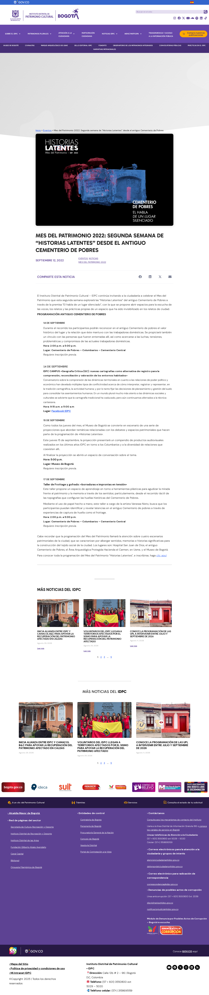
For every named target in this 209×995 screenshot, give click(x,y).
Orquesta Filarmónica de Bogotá (26, 867)
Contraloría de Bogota (90, 819)
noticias (93, 258)
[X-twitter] (183, 18)
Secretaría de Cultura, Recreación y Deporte (32, 827)
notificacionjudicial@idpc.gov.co (162, 909)
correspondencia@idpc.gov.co (162, 884)
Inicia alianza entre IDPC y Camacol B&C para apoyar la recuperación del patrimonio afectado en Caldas (56, 635)
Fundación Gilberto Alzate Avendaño (28, 847)
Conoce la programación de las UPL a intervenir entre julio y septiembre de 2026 (150, 634)
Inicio (38, 130)
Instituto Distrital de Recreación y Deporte (31, 833)
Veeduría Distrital (88, 845)
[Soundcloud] (192, 18)
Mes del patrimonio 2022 (92, 262)
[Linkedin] (201, 18)
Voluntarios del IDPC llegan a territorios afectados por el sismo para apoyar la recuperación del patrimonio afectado (103, 636)
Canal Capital (17, 853)
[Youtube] (188, 18)
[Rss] (197, 967)
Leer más (40, 648)
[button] (140, 276)
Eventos (47, 130)
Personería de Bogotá (90, 826)
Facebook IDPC (61, 411)
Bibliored (15, 860)
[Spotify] (196, 18)
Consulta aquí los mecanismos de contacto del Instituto (174, 819)
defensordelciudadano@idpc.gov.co (165, 866)
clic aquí (161, 555)
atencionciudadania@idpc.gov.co (163, 860)
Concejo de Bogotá (89, 838)
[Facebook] (179, 18)
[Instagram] (174, 18)
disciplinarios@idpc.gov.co (160, 902)
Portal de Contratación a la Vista (95, 851)
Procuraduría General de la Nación (97, 832)
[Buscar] (205, 11)
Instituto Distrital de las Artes (25, 840)
